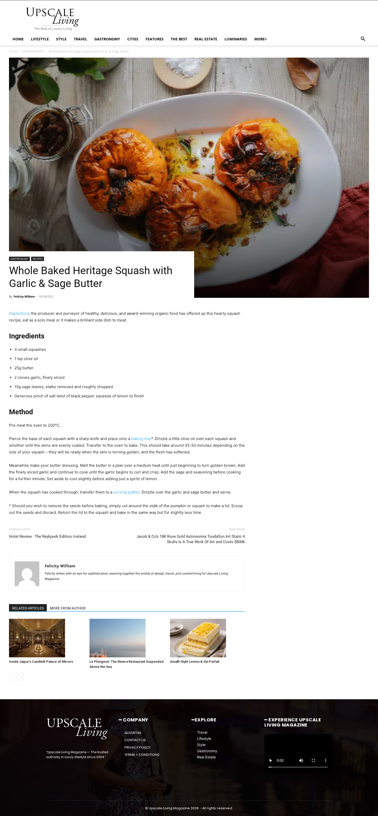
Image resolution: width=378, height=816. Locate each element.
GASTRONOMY (107, 39)
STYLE (61, 39)
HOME (18, 39)
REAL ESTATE (205, 39)
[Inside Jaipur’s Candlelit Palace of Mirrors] (46, 638)
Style (201, 744)
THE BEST (179, 39)
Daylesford (19, 313)
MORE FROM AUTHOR (68, 608)
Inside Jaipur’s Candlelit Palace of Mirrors (41, 661)
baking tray (141, 438)
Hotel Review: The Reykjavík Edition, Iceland (47, 536)
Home (13, 51)
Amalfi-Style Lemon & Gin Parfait (194, 661)
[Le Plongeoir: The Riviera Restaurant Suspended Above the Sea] (127, 638)
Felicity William (24, 296)
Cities (132, 39)
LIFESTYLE (40, 39)
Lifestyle (204, 738)
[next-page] (20, 677)
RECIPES (37, 259)
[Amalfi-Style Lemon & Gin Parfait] (207, 638)
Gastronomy (207, 751)
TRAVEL (80, 39)
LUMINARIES (235, 39)
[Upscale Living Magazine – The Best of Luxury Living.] (78, 729)
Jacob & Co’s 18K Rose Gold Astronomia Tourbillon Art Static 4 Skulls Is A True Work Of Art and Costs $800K (191, 539)
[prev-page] (12, 677)
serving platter (126, 492)
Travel (202, 732)
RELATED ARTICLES (28, 608)
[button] (363, 39)
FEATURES (155, 39)
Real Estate (206, 757)
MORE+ (260, 39)
